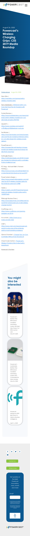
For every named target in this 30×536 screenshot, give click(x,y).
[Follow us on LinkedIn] (12, 452)
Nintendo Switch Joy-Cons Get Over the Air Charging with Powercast (14, 107)
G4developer (5, 92)
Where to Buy (13, 468)
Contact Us (12, 461)
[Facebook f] (8, 452)
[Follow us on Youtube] (8, 455)
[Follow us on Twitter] (16, 452)
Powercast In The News (7, 249)
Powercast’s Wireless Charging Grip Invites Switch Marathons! (13, 243)
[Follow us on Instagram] (20, 452)
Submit (15, 516)
